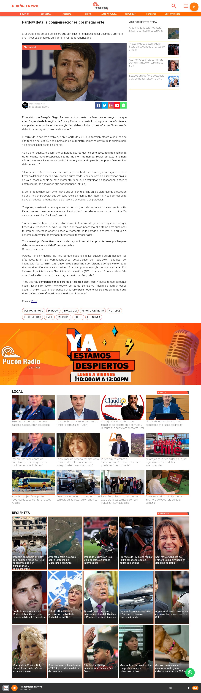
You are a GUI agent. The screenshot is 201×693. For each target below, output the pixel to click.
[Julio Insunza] (167, 419)
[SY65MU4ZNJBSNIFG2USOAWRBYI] (78, 494)
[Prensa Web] (25, 108)
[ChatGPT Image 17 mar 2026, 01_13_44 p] (167, 494)
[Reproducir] (194, 7)
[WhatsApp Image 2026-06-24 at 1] (78, 419)
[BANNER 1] (100, 384)
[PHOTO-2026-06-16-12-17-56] (122, 419)
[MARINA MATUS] (33, 419)
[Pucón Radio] (174, 9)
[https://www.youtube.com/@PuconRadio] (117, 105)
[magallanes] (173, 38)
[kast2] (173, 70)
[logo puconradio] (100, 9)
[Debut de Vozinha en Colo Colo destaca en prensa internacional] (100, 569)
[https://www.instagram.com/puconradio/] (111, 105)
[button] (33, 310)
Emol (34, 301)
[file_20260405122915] (33, 494)
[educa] (173, 54)
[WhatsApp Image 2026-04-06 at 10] (122, 494)
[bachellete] (173, 86)
